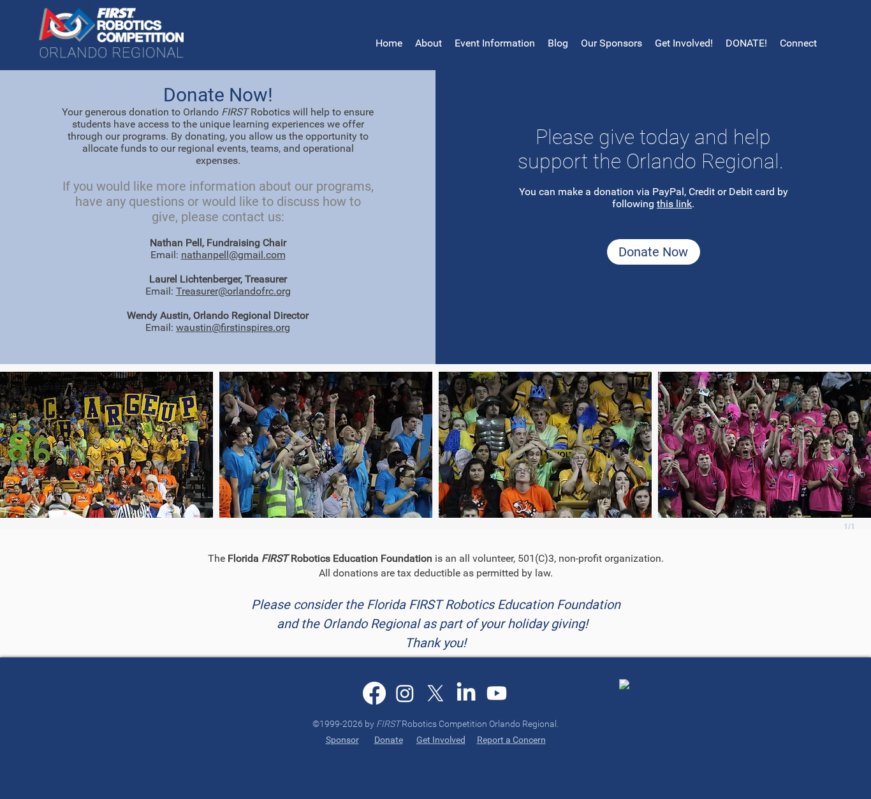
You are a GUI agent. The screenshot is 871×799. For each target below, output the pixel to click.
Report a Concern (511, 740)
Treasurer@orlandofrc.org (233, 291)
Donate (388, 740)
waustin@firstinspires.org (233, 327)
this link (674, 204)
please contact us (231, 216)
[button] (494, 43)
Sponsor (342, 740)
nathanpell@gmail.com (233, 255)
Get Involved (440, 740)
